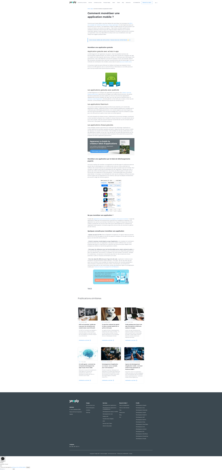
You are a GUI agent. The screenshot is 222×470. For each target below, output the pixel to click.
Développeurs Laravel (141, 412)
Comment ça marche (82, 2)
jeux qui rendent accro (126, 61)
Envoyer (28, 467)
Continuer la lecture (84, 340)
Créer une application (124, 405)
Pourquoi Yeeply (106, 2)
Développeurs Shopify (141, 438)
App (92, 8)
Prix (120, 417)
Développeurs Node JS (141, 414)
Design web (105, 416)
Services (90, 2)
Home (89, 8)
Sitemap (88, 412)
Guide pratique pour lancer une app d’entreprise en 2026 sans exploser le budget (133, 326)
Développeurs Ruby (140, 422)
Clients (118, 2)
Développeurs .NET (140, 417)
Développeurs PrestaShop (142, 436)
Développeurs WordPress (142, 433)
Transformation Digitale (108, 418)
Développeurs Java (140, 407)
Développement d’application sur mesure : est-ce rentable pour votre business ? (110, 366)
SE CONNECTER (136, 2)
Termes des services (112, 453)
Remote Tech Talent (107, 423)
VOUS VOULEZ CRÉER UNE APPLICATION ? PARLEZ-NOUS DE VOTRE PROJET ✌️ (109, 40)
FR (74, 446)
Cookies (130, 453)
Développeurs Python (141, 419)
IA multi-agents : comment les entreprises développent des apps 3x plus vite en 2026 (87, 366)
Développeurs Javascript (141, 410)
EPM (104, 421)
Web (134, 361)
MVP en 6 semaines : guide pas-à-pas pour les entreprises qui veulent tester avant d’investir (87, 326)
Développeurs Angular (141, 405)
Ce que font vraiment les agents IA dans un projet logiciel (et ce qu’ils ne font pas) (110, 326)
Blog (123, 2)
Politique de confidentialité (122, 453)
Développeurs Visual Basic (142, 424)
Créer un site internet (124, 407)
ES (155, 2)
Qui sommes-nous (90, 405)
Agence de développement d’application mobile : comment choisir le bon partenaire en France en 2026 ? (133, 367)
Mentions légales (103, 453)
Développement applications (109, 405)
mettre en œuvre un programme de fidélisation (106, 267)
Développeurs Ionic (140, 426)
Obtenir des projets (107, 425)
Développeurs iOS (140, 431)
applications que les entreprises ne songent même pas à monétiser (111, 219)
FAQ (120, 410)
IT (78, 446)
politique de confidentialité (18, 467)
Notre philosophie (90, 407)
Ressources (128, 2)
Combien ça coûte (97, 2)
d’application (95, 99)
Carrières (88, 410)
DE (76, 446)
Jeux (131, 361)
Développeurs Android (141, 429)
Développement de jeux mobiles (110, 411)
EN (72, 446)
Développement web (108, 414)
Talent (113, 2)
